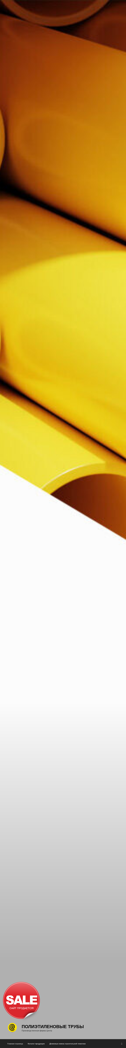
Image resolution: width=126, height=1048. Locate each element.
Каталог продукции (36, 1043)
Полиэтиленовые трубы (53, 1026)
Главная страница (15, 1043)
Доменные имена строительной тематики (67, 1043)
